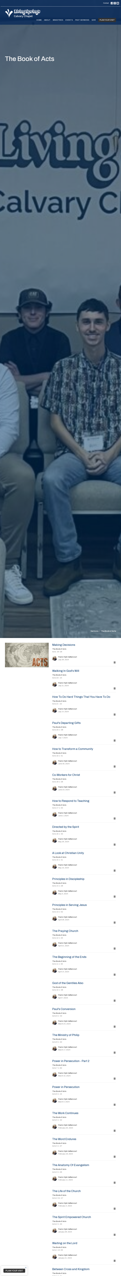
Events (69, 20)
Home (39, 20)
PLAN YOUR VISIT (107, 20)
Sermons (95, 631)
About (47, 20)
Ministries (58, 20)
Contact (106, 3)
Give (94, 20)
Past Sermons (82, 20)
